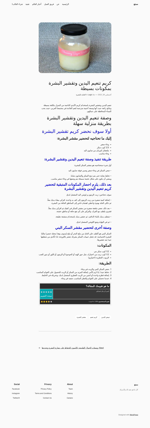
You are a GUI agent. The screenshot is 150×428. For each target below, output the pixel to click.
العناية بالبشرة (81, 95)
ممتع (136, 4)
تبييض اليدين (105, 317)
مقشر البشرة (81, 317)
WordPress (134, 415)
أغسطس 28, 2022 (104, 95)
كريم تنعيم (93, 317)
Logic (90, 95)
